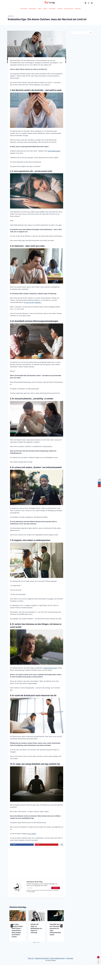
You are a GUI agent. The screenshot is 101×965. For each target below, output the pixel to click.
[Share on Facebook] (99, 483)
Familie (59, 9)
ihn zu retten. (31, 833)
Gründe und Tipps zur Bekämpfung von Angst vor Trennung (36, 928)
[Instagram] (88, 3)
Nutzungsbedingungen (57, 958)
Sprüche (78, 9)
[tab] (37, 942)
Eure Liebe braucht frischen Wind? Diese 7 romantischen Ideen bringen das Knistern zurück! (17, 930)
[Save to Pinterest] (99, 485)
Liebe (39, 9)
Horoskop (52, 9)
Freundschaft (68, 9)
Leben (45, 9)
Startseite (23, 9)
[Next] (61, 925)
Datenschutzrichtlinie (42, 958)
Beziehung (32, 9)
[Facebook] (85, 3)
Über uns (31, 958)
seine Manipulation (54, 151)
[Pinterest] (91, 3)
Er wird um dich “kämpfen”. (32, 302)
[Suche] (91, 32)
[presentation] (17, 915)
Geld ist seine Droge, (50, 668)
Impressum (69, 958)
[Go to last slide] (12, 925)
